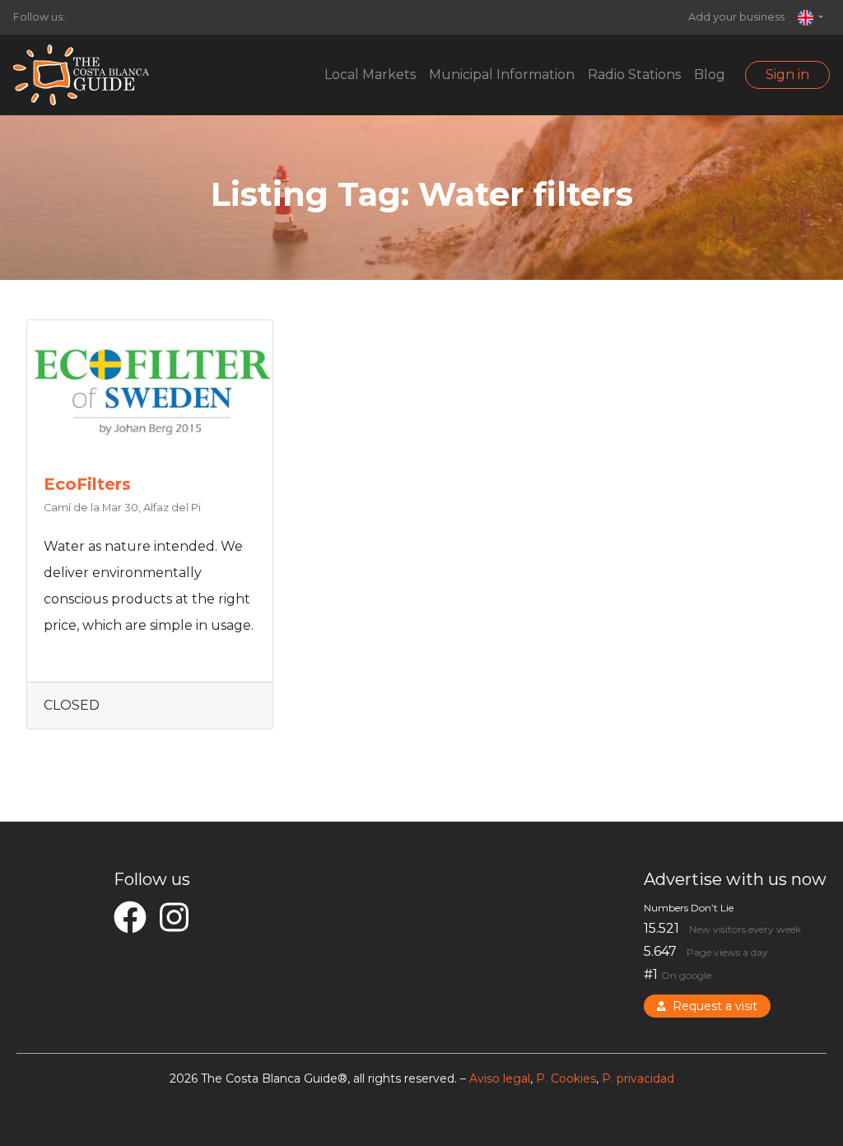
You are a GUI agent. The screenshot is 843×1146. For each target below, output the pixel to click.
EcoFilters (87, 484)
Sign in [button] (787, 74)
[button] (810, 17)
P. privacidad (638, 1078)
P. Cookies (566, 1078)
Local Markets (370, 74)
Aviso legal (499, 1078)
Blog (709, 74)
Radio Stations (634, 74)
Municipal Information (502, 74)
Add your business (736, 17)
